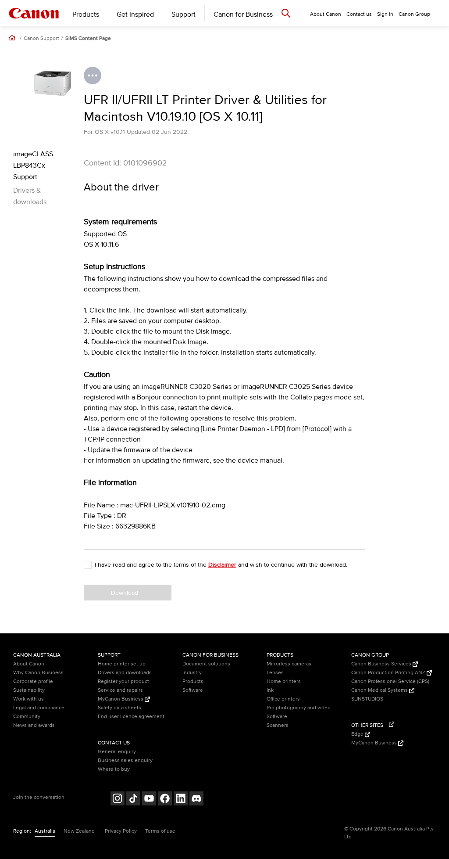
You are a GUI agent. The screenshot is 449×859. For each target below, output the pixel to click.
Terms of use (160, 831)
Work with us (28, 699)
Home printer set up (122, 664)
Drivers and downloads (125, 672)
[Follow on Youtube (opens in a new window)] (149, 799)
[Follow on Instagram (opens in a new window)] (117, 799)
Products (85, 14)
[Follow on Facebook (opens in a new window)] (165, 799)
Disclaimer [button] (222, 564)
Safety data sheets (119, 707)
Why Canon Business (38, 672)
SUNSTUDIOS (367, 699)
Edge (358, 734)
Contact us (359, 14)
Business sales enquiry (125, 760)
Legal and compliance (38, 707)
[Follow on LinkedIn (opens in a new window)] (181, 799)
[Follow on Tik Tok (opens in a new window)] (133, 799)
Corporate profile (33, 681)
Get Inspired (135, 14)
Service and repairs (120, 690)
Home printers (284, 681)
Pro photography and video (299, 707)
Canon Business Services (382, 664)
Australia (45, 831)
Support (183, 14)
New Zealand (79, 831)
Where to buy (114, 769)
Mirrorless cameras (289, 664)
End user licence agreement (131, 716)
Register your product (123, 681)
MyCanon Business (121, 699)
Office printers (283, 699)
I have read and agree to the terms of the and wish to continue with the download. (221, 564)
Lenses (275, 672)
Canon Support (41, 38)
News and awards (34, 725)
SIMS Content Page (88, 38)
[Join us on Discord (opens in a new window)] (196, 799)
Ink (270, 690)
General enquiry (117, 751)
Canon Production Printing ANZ (389, 672)
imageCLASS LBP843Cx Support (33, 165)
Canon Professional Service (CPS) (390, 681)
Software (192, 690)
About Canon (28, 664)
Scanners (278, 725)
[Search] (286, 13)
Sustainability (29, 690)
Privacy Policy (121, 831)
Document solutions (206, 664)
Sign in (385, 14)
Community (26, 716)
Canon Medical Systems (380, 690)
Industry (192, 672)
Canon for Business (243, 14)
